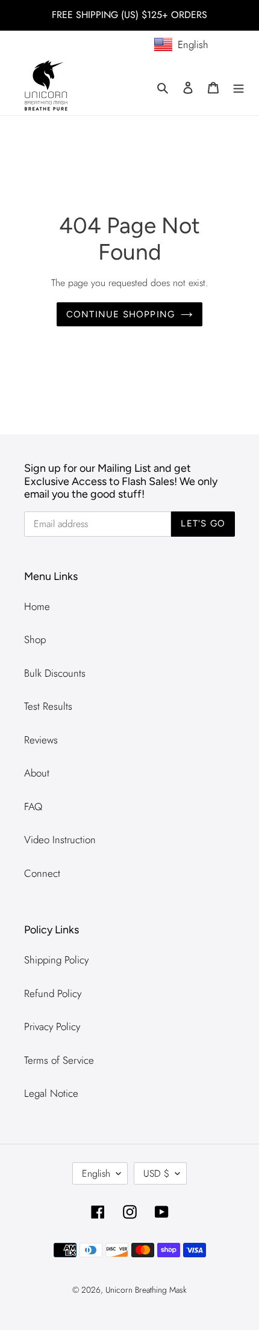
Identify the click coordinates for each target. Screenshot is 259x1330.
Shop (35, 639)
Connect (42, 873)
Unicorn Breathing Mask (146, 1290)
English (96, 1173)
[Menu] (238, 87)
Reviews (41, 740)
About (36, 773)
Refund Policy (52, 993)
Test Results (48, 706)
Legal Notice (51, 1093)
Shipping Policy (56, 960)
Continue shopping (120, 314)
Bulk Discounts (55, 673)
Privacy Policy (52, 1026)
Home (37, 606)
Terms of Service (59, 1060)
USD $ (156, 1173)
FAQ (33, 806)
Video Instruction (60, 839)
